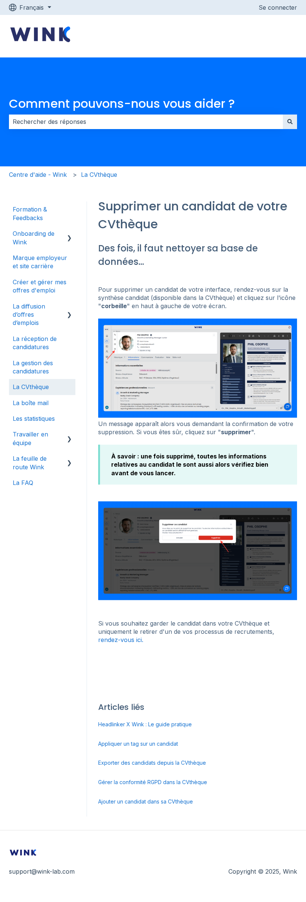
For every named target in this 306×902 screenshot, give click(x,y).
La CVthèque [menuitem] (31, 387)
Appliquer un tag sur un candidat (138, 743)
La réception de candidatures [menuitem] (35, 343)
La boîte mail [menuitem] (31, 403)
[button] (69, 234)
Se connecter (278, 7)
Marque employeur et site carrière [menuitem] (40, 262)
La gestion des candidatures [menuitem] (33, 367)
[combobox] (146, 122)
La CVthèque (99, 174)
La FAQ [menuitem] (23, 482)
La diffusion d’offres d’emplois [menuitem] (29, 315)
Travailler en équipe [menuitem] (30, 438)
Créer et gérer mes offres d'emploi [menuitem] (39, 286)
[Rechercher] (290, 122)
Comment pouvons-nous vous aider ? (122, 103)
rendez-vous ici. (120, 639)
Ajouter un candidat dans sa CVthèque (145, 801)
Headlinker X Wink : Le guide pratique (145, 724)
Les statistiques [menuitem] (34, 418)
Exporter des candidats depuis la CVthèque (152, 763)
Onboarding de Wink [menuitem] (33, 237)
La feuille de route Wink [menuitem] (30, 462)
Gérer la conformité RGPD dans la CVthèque (152, 782)
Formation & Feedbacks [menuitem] (30, 213)
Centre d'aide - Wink (38, 174)
